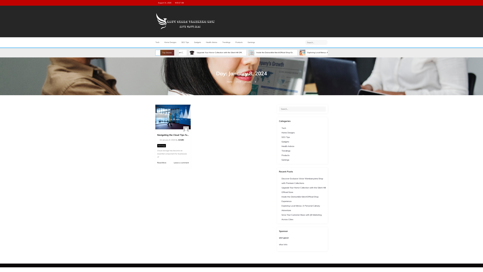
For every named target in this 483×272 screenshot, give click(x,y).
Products (239, 42)
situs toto (283, 244)
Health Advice (211, 42)
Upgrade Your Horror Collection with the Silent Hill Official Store (206, 52)
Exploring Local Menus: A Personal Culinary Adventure (312, 52)
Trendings (226, 42)
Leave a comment (181, 163)
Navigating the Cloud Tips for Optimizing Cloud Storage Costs (173, 135)
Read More (161, 163)
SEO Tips (185, 42)
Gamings (251, 42)
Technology (161, 146)
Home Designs (170, 42)
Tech (157, 42)
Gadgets (197, 42)
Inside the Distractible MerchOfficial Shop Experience (261, 52)
